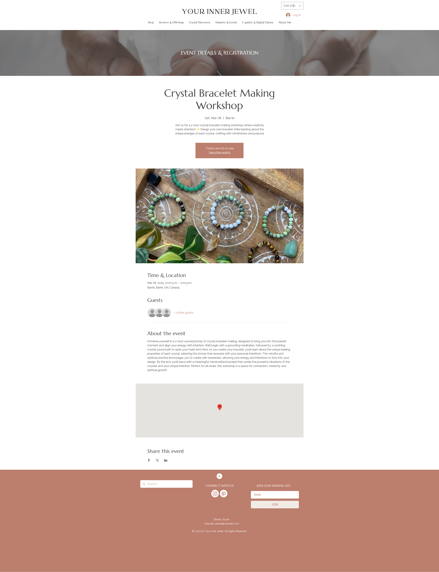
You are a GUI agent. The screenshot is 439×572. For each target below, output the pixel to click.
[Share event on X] (157, 460)
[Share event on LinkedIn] (165, 460)
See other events (219, 152)
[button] (292, 6)
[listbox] (292, 6)
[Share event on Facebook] (149, 460)
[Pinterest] (223, 493)
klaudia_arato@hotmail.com (222, 523)
